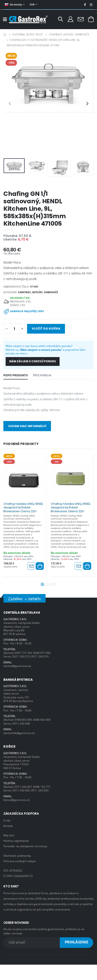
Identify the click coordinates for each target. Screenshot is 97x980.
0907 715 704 (23, 653)
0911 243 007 (23, 786)
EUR (32, 4)
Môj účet (8, 835)
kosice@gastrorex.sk (16, 800)
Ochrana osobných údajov (19, 861)
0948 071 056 (42, 653)
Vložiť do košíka (46, 328)
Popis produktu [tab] (15, 375)
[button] (60, 20)
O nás (7, 820)
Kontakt (8, 826)
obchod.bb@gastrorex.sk (19, 733)
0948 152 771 (42, 786)
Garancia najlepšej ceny (27, 311)
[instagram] (91, 4)
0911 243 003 (39, 790)
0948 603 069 (23, 719)
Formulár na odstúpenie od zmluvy (25, 846)
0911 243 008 (21, 723)
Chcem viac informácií (27, 426)
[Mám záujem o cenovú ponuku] (31, 566)
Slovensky (16, 4)
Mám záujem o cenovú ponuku (32, 361)
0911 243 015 (21, 656)
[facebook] (85, 4)
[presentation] (10, 104)
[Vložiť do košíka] (40, 566)
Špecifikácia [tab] (42, 375)
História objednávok (16, 840)
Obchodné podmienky (17, 855)
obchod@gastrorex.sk (17, 666)
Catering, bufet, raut (27, 34)
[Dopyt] (81, 19)
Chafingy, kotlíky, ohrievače (69, 34)
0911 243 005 (21, 790)
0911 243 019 (39, 656)
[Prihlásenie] (70, 19)
